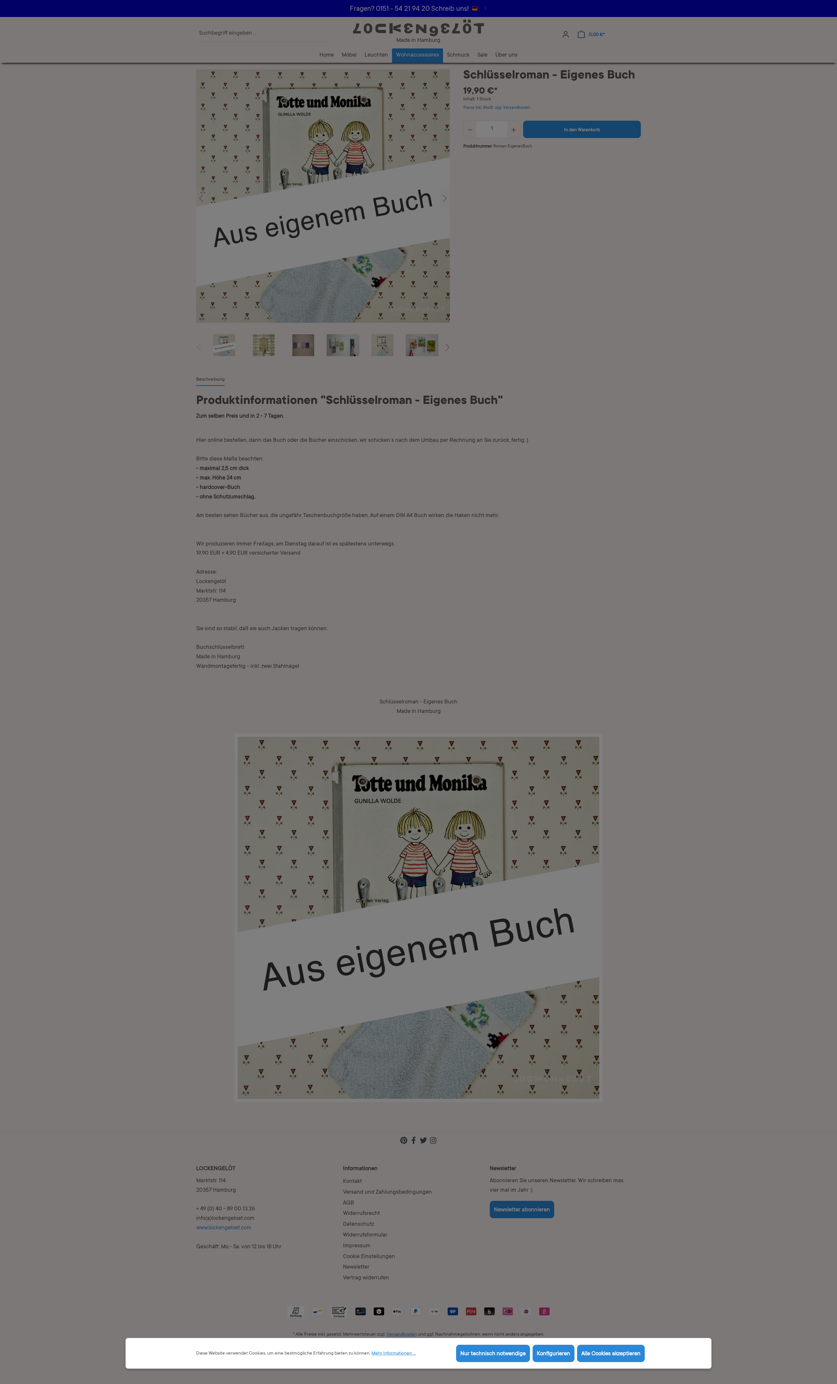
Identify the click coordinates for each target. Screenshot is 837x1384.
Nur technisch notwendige (493, 1354)
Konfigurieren (553, 1354)
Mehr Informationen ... (393, 1353)
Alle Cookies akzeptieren (611, 1354)
